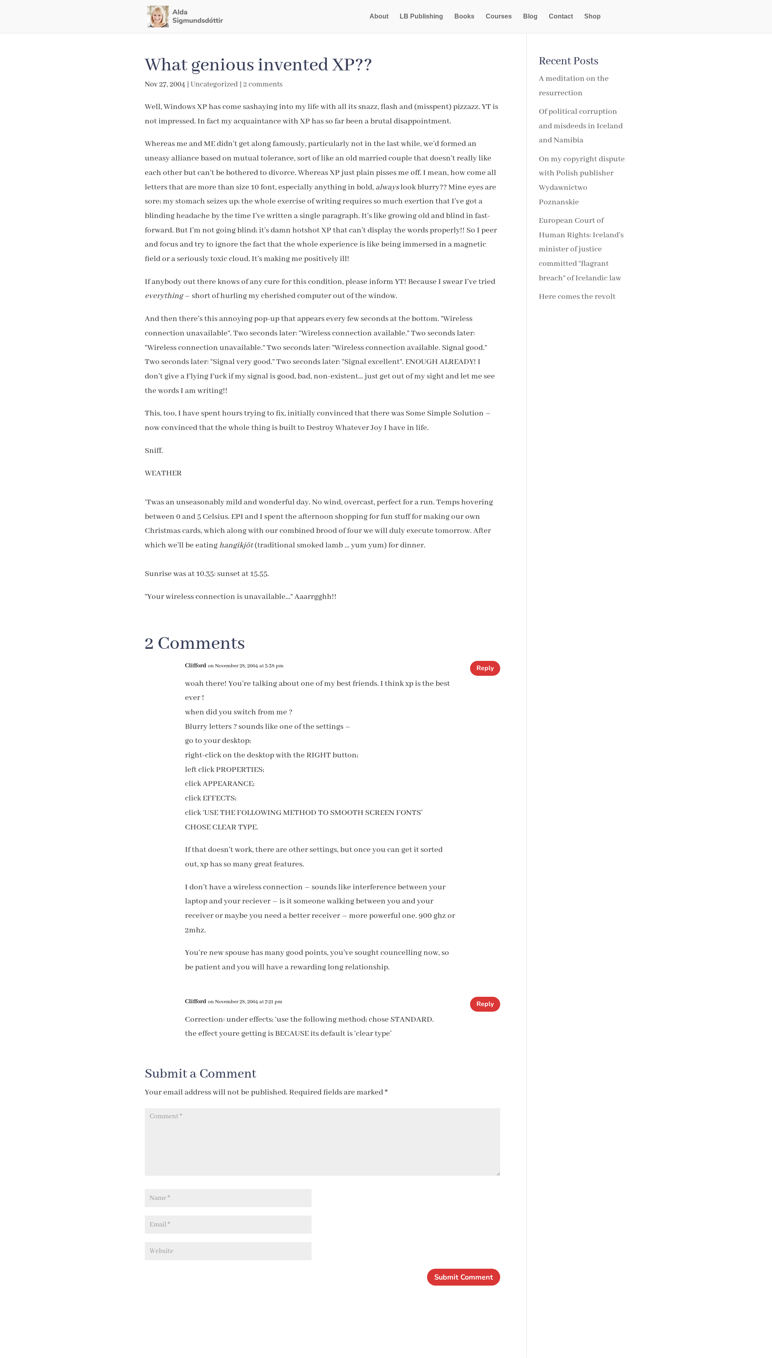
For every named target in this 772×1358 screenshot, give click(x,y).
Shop (592, 17)
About (379, 17)
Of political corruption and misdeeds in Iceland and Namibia (581, 126)
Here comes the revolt (577, 297)
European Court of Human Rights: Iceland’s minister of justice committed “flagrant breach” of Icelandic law (581, 249)
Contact (561, 17)
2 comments (263, 84)
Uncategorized (214, 84)
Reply (485, 668)
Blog (530, 17)
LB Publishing (421, 17)
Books (464, 17)
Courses (499, 17)
